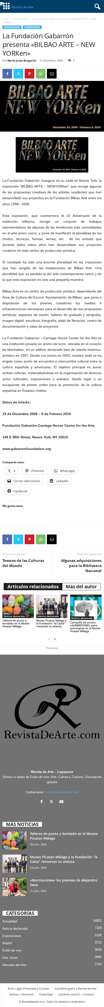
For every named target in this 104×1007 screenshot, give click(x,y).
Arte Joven (10, 958)
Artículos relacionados (33, 586)
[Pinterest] (29, 74)
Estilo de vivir (12, 950)
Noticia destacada (14, 616)
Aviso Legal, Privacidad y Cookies (28, 988)
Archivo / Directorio (22, 994)
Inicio (5, 18)
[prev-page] (49, 639)
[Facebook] (7, 74)
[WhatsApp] (40, 74)
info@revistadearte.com (62, 792)
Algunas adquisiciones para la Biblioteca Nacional (81, 565)
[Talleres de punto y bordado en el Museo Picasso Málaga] (18, 606)
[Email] (52, 74)
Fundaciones (32, 27)
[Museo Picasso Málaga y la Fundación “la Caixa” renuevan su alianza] (52, 606)
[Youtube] (62, 802)
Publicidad (46, 994)
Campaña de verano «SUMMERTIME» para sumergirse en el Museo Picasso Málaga (85, 627)
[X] (53, 802)
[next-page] (54, 639)
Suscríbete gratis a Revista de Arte (76, 988)
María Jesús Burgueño (21, 60)
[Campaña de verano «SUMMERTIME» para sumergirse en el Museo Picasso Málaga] (86, 607)
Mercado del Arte (14, 965)
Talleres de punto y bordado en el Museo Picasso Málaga (16, 623)
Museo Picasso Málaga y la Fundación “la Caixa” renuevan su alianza (51, 623)
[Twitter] (18, 74)
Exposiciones (20, 18)
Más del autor (81, 586)
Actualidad (9, 921)
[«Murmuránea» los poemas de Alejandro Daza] (14, 887)
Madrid (7, 943)
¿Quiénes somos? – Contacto (76, 994)
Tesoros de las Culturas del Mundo (23, 563)
